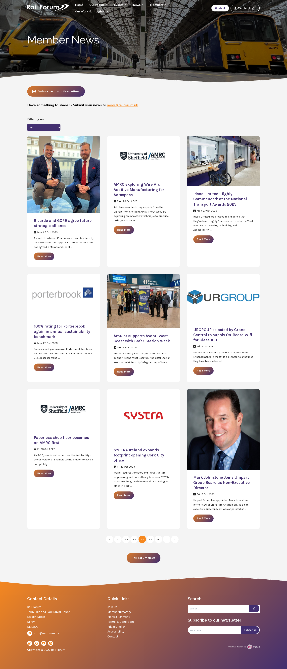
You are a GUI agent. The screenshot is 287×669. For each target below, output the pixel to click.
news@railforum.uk (122, 105)
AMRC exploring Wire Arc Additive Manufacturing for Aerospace (139, 189)
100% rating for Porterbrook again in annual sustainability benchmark (62, 331)
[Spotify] (50, 643)
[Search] (254, 609)
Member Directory (119, 612)
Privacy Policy (116, 627)
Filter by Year (36, 119)
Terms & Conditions (121, 622)
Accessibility (115, 631)
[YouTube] (43, 643)
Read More (44, 256)
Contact (220, 8)
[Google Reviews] (36, 643)
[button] (106, 4)
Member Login (247, 8)
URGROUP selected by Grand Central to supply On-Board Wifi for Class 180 (222, 334)
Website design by (237, 646)
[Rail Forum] (48, 7)
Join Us (112, 607)
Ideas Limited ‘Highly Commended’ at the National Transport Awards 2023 (220, 198)
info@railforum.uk (46, 633)
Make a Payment (118, 617)
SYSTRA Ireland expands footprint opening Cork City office (139, 455)
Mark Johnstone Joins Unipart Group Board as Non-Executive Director (221, 482)
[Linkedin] (29, 643)
